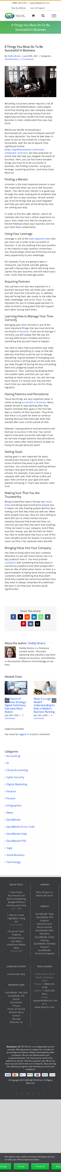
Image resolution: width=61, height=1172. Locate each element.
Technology (13, 862)
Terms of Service (16, 1008)
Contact (16, 1015)
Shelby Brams (14, 56)
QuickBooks (14, 819)
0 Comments (27, 59)
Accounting (13, 756)
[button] (7, 700)
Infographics (14, 805)
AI (8, 763)
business (24, 331)
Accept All (40, 1166)
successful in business (34, 402)
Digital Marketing (17, 784)
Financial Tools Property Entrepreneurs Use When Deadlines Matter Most (16, 939)
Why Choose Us (44, 892)
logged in (24, 734)
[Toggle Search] (43, 15)
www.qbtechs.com (44, 1007)
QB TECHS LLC (36, 1080)
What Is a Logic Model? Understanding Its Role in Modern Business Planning (44, 705)
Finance (11, 791)
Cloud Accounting (17, 770)
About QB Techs (44, 895)
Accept (21, 1166)
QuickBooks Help (17, 834)
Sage (9, 848)
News (10, 812)
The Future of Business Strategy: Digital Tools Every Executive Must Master (15, 705)
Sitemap (16, 1018)
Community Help (16, 974)
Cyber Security (15, 777)
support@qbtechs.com (39, 3)
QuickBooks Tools (44, 913)
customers (10, 562)
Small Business (12, 59)
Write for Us (16, 1022)
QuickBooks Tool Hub (16, 992)
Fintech (11, 798)
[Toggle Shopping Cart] (33, 15)
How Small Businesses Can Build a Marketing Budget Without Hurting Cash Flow (16, 899)
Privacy (16, 1005)
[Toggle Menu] (54, 15)
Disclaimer (16, 1002)
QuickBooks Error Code (21, 826)
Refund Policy (16, 1012)
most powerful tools (40, 238)
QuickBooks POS (16, 841)
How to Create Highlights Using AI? (16, 918)
